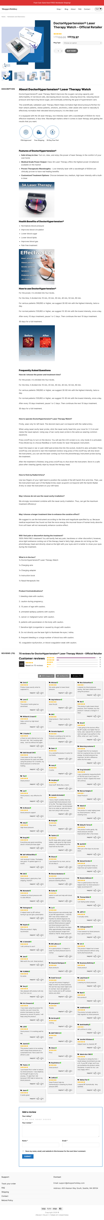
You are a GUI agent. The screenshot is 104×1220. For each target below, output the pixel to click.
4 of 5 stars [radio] (38, 1119)
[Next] (47, 44)
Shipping (5, 1192)
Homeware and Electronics (16, 16)
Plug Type (57, 42)
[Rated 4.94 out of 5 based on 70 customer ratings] (78, 34)
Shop (59, 9)
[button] (4, 66)
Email (65, 1141)
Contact (87, 9)
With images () (47, 676)
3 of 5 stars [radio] (31, 1119)
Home (3, 16)
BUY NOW (71, 51)
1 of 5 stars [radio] (23, 1119)
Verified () (63, 676)
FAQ (79, 9)
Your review (27, 1123)
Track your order (9, 1184)
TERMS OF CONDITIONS (59, 1215)
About (73, 9)
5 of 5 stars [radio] (46, 1119)
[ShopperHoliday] (10, 9)
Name (25, 1141)
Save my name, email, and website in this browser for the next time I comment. (55, 1151)
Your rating (27, 1116)
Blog (66, 9)
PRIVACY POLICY (42, 1215)
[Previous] (5, 44)
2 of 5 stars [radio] (26, 1119)
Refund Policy (7, 1200)
